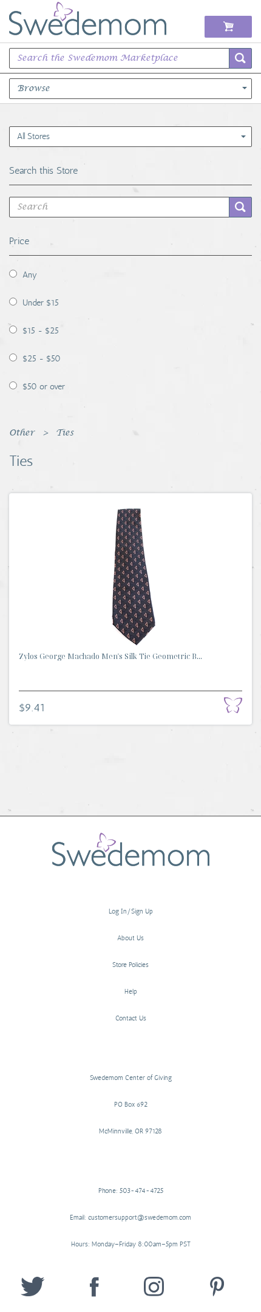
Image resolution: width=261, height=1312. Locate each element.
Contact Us (130, 1018)
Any (29, 275)
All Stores (33, 136)
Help (130, 992)
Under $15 (40, 303)
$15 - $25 (40, 331)
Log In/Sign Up (131, 911)
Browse (33, 88)
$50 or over (43, 386)
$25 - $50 (41, 359)
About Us (130, 938)
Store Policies (130, 965)
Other (22, 433)
